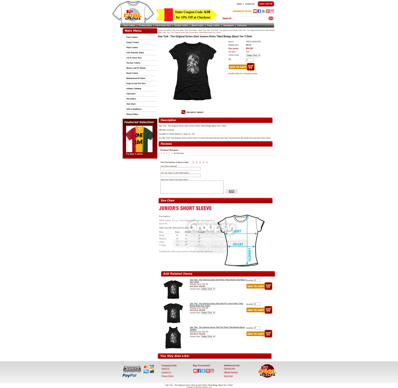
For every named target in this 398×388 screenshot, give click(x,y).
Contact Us (250, 4)
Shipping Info (229, 368)
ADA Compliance (134, 109)
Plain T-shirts (129, 25)
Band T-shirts (198, 25)
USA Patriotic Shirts (135, 53)
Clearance (241, 25)
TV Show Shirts (145, 25)
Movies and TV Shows (136, 68)
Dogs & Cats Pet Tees (136, 83)
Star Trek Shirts (178, 30)
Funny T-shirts (213, 25)
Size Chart (131, 104)
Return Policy (132, 114)
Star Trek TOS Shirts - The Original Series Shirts (220, 30)
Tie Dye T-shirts (181, 25)
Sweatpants (228, 25)
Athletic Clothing (133, 89)
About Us (165, 368)
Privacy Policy (168, 376)
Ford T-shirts (132, 37)
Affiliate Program (231, 372)
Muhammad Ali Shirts (135, 78)
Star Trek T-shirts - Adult (193, 30)
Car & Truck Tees (163, 25)
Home (239, 4)
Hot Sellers (131, 99)
